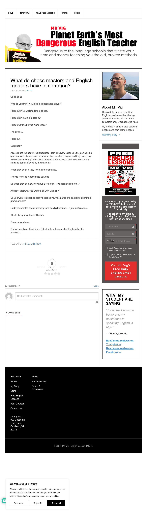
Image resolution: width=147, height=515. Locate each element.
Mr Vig (73, 43)
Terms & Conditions (38, 387)
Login (96, 285)
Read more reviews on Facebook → (120, 350)
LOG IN (89, 445)
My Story (14, 386)
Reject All (37, 503)
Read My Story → (111, 134)
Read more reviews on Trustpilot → (120, 342)
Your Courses (17, 403)
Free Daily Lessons (32, 244)
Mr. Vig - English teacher (73, 445)
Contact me (16, 408)
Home (13, 381)
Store (13, 390)
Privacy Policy (39, 381)
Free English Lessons (16, 397)
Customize (19, 503)
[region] (37, 494)
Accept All (56, 503)
